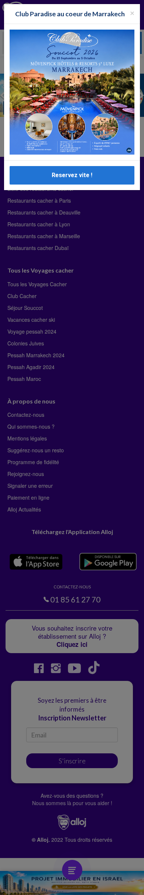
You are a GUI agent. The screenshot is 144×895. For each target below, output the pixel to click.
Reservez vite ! (72, 175)
